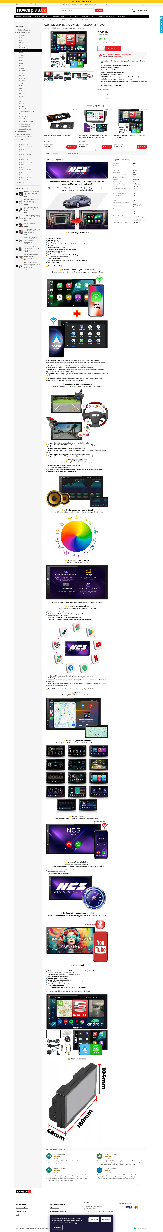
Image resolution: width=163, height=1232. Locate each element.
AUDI (20, 45)
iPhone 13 (22, 142)
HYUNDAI (22, 76)
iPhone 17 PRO (23, 175)
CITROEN (22, 68)
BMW (21, 60)
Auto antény (22, 119)
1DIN (20, 37)
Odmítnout (94, 1220)
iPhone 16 (22, 164)
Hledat (99, 10)
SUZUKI (21, 73)
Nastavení (57, 1227)
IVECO (21, 96)
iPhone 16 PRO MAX (25, 169)
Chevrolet (22, 106)
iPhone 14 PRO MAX (25, 154)
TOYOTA (21, 55)
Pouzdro (21, 139)
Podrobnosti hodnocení (68, 28)
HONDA (21, 63)
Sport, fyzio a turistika (23, 134)
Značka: (80, 28)
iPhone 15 (22, 157)
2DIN (20, 40)
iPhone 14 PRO (23, 152)
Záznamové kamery (24, 114)
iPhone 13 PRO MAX (25, 147)
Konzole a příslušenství (24, 129)
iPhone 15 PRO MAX (25, 162)
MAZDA (21, 103)
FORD (21, 53)
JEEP (20, 98)
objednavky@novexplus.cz (94, 1206)
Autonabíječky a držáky (26, 121)
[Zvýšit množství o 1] (104, 47)
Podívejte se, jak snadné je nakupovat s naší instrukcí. (79, 4)
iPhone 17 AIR (23, 180)
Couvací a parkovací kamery (27, 111)
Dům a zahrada (21, 131)
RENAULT (22, 70)
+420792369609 (91, 1209)
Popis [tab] (47, 153)
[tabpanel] (60, 128)
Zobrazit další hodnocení (138, 1185)
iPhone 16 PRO (23, 167)
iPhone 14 (22, 149)
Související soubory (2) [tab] (71, 153)
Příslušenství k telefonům (24, 136)
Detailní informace (103, 89)
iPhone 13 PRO (23, 144)
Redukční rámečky (24, 124)
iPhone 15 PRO (23, 159)
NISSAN (21, 58)
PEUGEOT (22, 93)
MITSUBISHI (22, 81)
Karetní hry (20, 182)
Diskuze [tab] (84, 153)
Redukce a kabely (24, 109)
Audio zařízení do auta (23, 32)
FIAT (20, 86)
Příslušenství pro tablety (24, 30)
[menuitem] (23, 16)
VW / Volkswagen (24, 48)
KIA (20, 65)
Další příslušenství (24, 126)
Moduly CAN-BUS (24, 116)
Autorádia (22, 35)
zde (76, 1223)
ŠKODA (21, 42)
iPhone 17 (22, 172)
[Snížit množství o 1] (104, 49)
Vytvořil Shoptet (142, 1228)
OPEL (21, 88)
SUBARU (21, 83)
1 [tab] (95, 150)
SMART (21, 101)
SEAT (20, 50)
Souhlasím (106, 1220)
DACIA (21, 91)
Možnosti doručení (123, 43)
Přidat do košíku (114, 48)
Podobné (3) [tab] (57, 153)
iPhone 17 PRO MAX (25, 177)
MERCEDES (22, 78)
